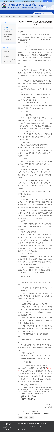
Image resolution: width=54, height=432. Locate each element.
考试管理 (37, 16)
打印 (21, 417)
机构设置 (15, 16)
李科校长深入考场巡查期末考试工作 (32, 411)
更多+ (13, 22)
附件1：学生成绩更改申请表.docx (33, 393)
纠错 (26, 417)
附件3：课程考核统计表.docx (31, 399)
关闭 (32, 417)
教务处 (26, 16)
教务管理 (32, 16)
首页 (10, 16)
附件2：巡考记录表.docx (30, 396)
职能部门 (21, 16)
